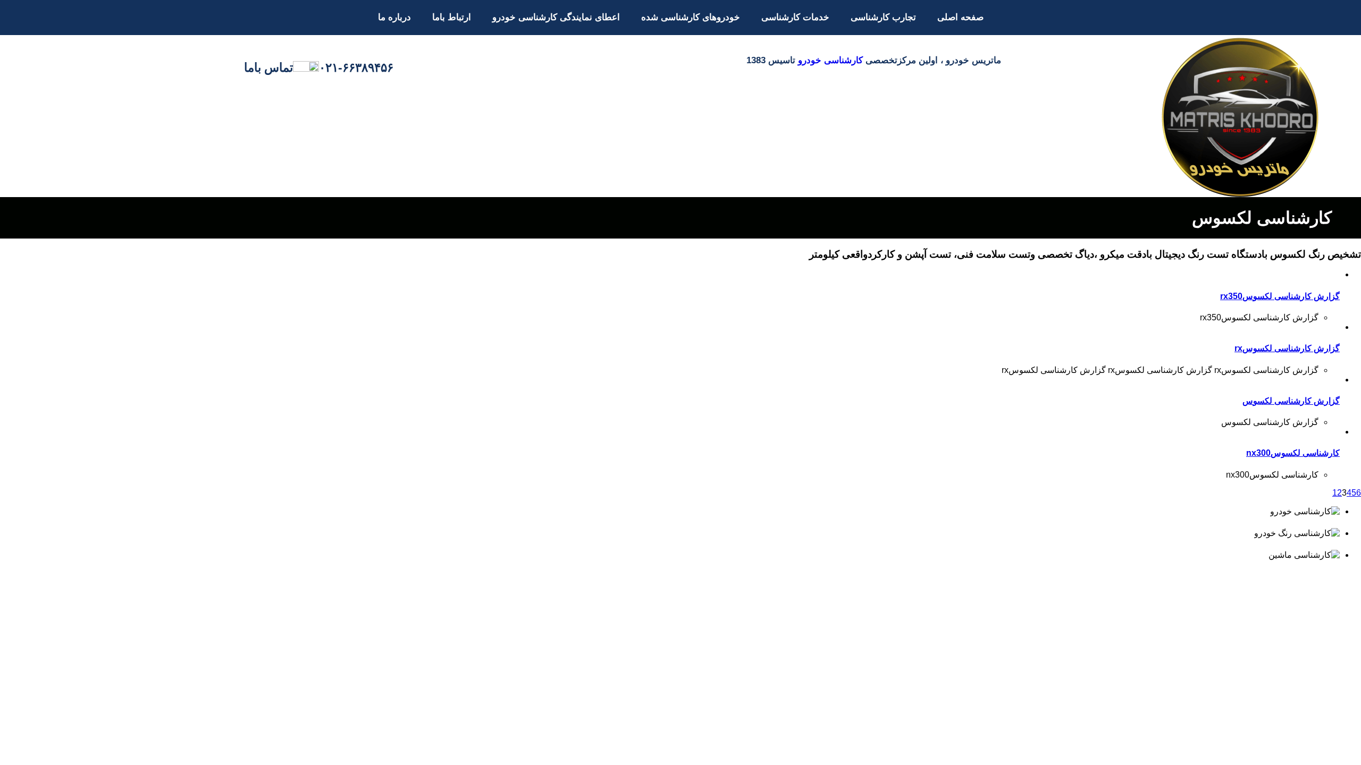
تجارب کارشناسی (883, 17)
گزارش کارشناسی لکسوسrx (1287, 348)
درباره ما (394, 17)
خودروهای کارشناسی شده (690, 17)
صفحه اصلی (960, 17)
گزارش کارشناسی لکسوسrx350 (1280, 296)
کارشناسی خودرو (830, 60)
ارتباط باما (451, 17)
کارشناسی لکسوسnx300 (1293, 452)
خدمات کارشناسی (795, 17)
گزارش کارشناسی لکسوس (1291, 400)
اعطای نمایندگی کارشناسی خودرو (556, 17)
